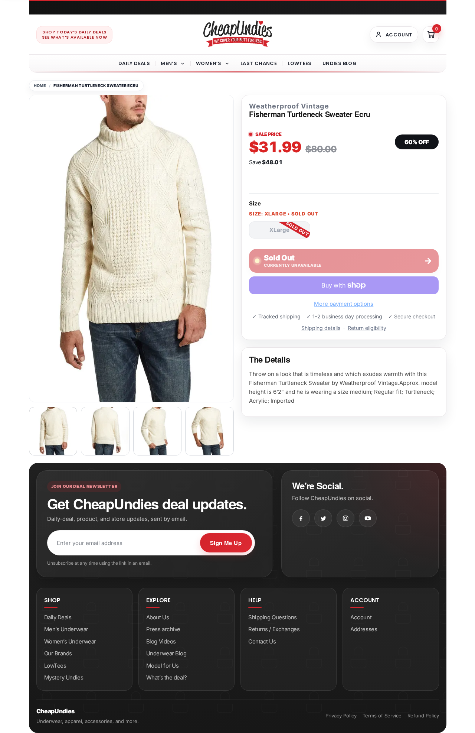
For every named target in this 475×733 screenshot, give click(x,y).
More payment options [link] (343, 303)
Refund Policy (423, 716)
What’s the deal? (166, 677)
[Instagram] (345, 518)
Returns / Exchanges (273, 629)
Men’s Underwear (66, 629)
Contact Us (262, 641)
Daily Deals (134, 63)
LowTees (300, 63)
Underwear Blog (166, 653)
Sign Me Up (226, 543)
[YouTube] (368, 518)
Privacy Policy (341, 716)
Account (360, 617)
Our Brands (58, 653)
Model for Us (162, 665)
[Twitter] (323, 518)
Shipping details (320, 328)
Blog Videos (161, 641)
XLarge (279, 229)
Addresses (363, 629)
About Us (157, 617)
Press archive (163, 629)
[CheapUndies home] (237, 33)
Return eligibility (367, 328)
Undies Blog (339, 63)
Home (40, 85)
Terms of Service (382, 716)
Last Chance (258, 63)
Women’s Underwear (70, 641)
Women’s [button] (209, 63)
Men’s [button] (169, 63)
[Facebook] (301, 518)
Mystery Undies (63, 677)
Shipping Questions (272, 617)
